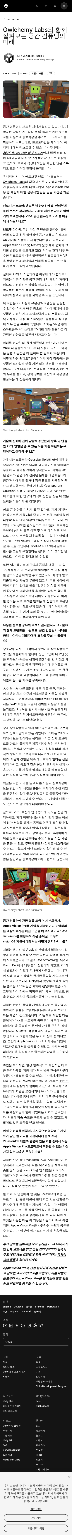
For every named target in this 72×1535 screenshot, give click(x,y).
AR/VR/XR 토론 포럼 (30, 1273)
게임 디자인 (37, 73)
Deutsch (18, 1306)
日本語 (29, 1306)
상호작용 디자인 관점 (17, 649)
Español (14, 1311)
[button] (36, 69)
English (7, 1306)
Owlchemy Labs (14, 182)
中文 (5, 1311)
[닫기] (69, 1477)
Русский (26, 1311)
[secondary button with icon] (64, 6)
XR (50, 73)
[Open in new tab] (23, 1371)
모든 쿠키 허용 (35, 1528)
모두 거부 (36, 1517)
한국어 (37, 1311)
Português (53, 1306)
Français (39, 1306)
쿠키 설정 (36, 1509)
